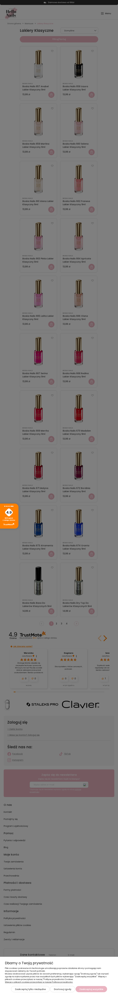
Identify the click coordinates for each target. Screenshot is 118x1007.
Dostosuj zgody (62, 989)
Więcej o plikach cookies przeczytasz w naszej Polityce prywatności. (39, 982)
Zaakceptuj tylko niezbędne (30, 989)
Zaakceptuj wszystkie (91, 989)
